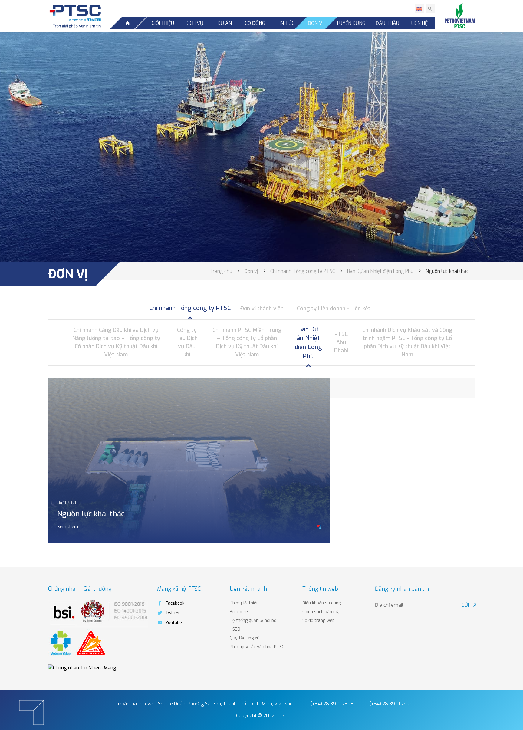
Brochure (239, 612)
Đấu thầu (387, 23)
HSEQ (235, 629)
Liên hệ (419, 23)
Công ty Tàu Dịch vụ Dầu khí (187, 342)
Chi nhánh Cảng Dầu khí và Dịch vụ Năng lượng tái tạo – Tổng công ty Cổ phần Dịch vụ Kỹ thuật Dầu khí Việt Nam (116, 342)
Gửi (468, 605)
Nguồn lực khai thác (90, 514)
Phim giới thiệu (244, 603)
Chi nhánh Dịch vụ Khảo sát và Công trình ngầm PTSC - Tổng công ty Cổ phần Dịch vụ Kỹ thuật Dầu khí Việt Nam (407, 342)
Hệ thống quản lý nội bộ (253, 620)
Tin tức (285, 23)
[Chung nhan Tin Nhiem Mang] (82, 667)
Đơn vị (316, 23)
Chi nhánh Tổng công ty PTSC (190, 308)
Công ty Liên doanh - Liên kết (333, 308)
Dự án (225, 23)
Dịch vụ (194, 23)
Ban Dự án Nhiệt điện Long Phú (308, 342)
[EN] (419, 9)
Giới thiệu (163, 23)
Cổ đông (255, 23)
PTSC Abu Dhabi (341, 342)
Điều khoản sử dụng (321, 603)
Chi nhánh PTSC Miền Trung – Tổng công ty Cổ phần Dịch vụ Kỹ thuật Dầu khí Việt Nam (246, 342)
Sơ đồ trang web (318, 620)
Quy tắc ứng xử (244, 638)
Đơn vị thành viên (262, 308)
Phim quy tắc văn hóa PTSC (257, 647)
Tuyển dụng (350, 23)
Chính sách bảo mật (321, 612)
